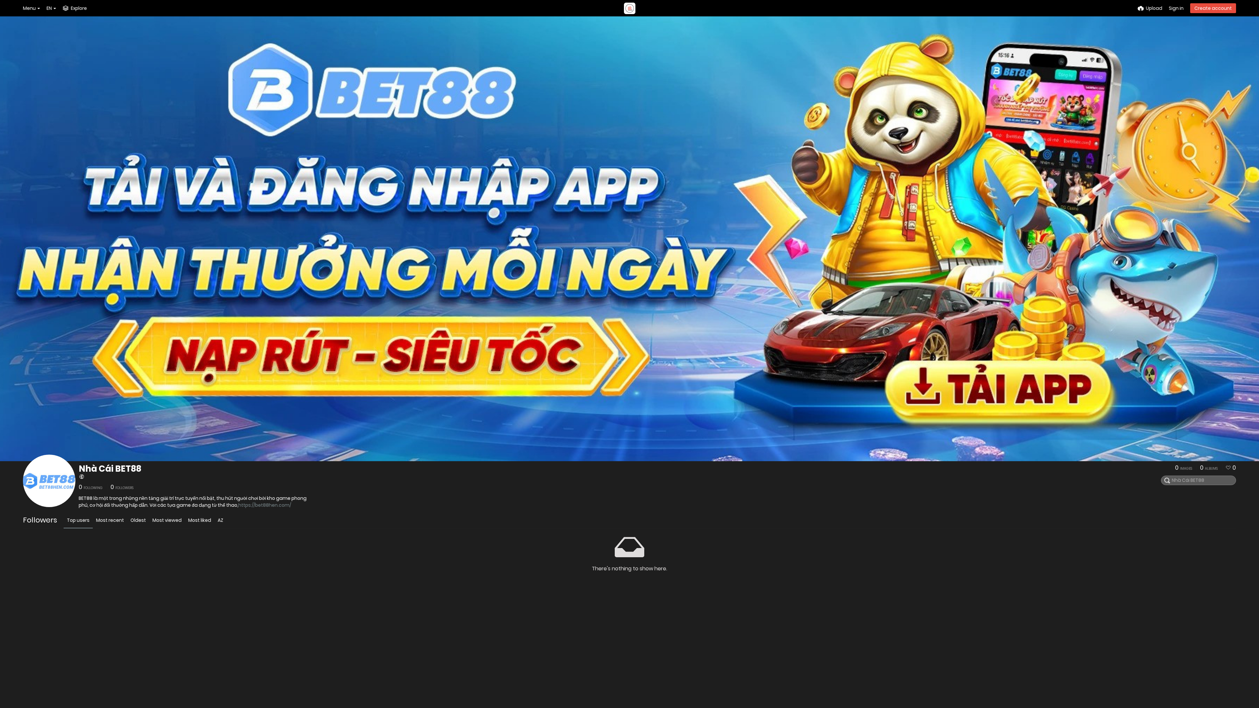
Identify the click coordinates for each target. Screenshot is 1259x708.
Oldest (138, 520)
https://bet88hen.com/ (264, 505)
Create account (1213, 8)
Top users (78, 520)
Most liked (199, 520)
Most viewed (167, 520)
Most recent (110, 520)
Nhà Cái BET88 (110, 469)
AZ (220, 520)
